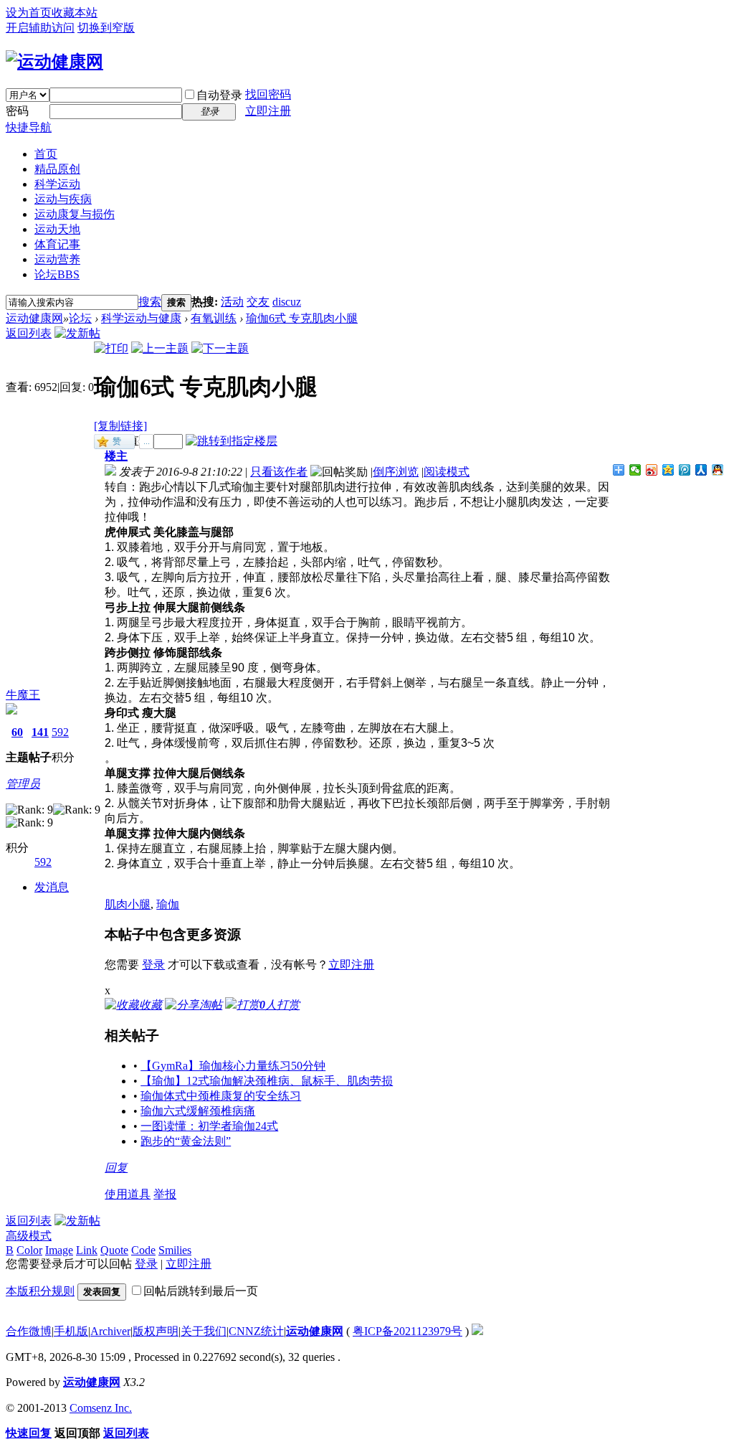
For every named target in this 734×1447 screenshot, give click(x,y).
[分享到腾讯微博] (685, 470)
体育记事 (57, 244)
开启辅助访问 (40, 28)
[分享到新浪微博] (652, 470)
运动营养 (57, 259)
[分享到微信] (635, 470)
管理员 (23, 784)
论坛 (57, 274)
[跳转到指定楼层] (231, 441)
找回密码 (268, 94)
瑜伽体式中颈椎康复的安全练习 (220, 1096)
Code (143, 1250)
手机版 (71, 1331)
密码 (17, 111)
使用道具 (128, 1194)
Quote (114, 1250)
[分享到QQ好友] (718, 470)
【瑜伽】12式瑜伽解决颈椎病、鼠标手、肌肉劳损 (266, 1081)
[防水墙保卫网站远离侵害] (477, 1331)
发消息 (51, 887)
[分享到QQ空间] (668, 470)
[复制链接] (120, 426)
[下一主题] (220, 348)
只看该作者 (279, 472)
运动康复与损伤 (74, 214)
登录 (153, 964)
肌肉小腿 (128, 904)
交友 (258, 302)
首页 (45, 154)
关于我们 (204, 1331)
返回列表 (29, 333)
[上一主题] (160, 348)
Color (29, 1250)
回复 (116, 1167)
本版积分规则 (40, 1291)
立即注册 (268, 111)
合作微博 (29, 1331)
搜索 (149, 302)
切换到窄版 (106, 28)
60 (17, 732)
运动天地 (57, 229)
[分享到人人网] (701, 470)
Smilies (174, 1250)
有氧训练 (214, 318)
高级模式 (29, 1236)
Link (86, 1250)
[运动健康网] (54, 61)
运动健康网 (34, 318)
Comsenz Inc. (101, 1408)
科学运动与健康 (141, 318)
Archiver (110, 1331)
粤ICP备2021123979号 (407, 1331)
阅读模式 (447, 472)
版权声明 (155, 1331)
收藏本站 (74, 12)
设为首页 (29, 12)
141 (40, 732)
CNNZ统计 (256, 1331)
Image (59, 1250)
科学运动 (57, 184)
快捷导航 (29, 127)
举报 (164, 1194)
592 (60, 732)
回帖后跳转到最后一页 (200, 1291)
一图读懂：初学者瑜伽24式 (209, 1126)
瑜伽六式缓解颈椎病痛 (197, 1111)
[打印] (111, 348)
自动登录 (219, 95)
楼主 (116, 456)
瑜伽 (167, 904)
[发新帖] (77, 333)
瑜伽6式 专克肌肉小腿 (302, 318)
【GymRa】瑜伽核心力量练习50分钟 (232, 1066)
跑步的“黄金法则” (185, 1141)
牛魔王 (23, 695)
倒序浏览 (396, 472)
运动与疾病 (63, 199)
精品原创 (57, 169)
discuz (286, 302)
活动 (232, 302)
